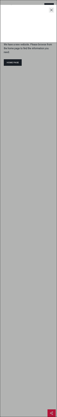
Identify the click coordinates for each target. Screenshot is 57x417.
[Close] (51, 10)
